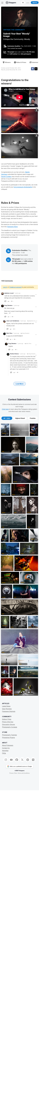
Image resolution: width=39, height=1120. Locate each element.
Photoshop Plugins (8, 737)
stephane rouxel (9, 293)
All (7, 418)
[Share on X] (35, 68)
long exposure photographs (23, 187)
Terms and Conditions (24, 773)
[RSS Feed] (33, 759)
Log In (27, 2)
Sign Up (35, 2)
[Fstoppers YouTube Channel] (11, 759)
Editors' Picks (6, 719)
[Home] (11, 2)
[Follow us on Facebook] (16, 759)
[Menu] (2, 2)
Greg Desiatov (8, 305)
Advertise (5, 750)
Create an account (15, 287)
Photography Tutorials (9, 735)
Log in (5, 287)
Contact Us (6, 748)
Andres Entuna (14, 354)
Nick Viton (9, 333)
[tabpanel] (19, 560)
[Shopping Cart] (23, 2)
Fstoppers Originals (8, 711)
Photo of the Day (7, 722)
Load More (19, 384)
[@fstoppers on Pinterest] (27, 759)
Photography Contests (9, 727)
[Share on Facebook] (32, 68)
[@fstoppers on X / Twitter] (22, 759)
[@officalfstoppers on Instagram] (6, 759)
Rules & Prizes (21, 62)
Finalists (32, 418)
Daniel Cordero (6, 176)
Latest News (6, 706)
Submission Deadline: (14, 46)
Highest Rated (20, 418)
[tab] (6, 418)
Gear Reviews (7, 709)
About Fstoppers (7, 745)
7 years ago (17, 293)
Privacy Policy (13, 773)
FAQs (4, 753)
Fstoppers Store (12, 227)
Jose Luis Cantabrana (12, 321)
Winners (8, 62)
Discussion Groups (8, 724)
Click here (5, 409)
